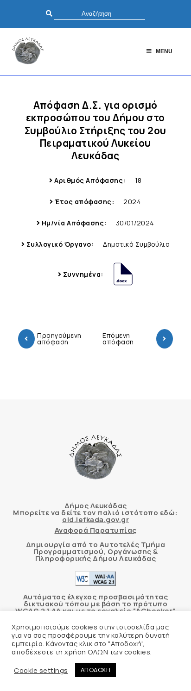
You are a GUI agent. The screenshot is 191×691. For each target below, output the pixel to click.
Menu (164, 51)
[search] (99, 13)
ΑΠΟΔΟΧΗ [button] (96, 670)
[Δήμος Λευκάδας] (28, 51)
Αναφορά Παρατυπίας (96, 530)
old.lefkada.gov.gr (95, 519)
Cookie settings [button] (41, 670)
